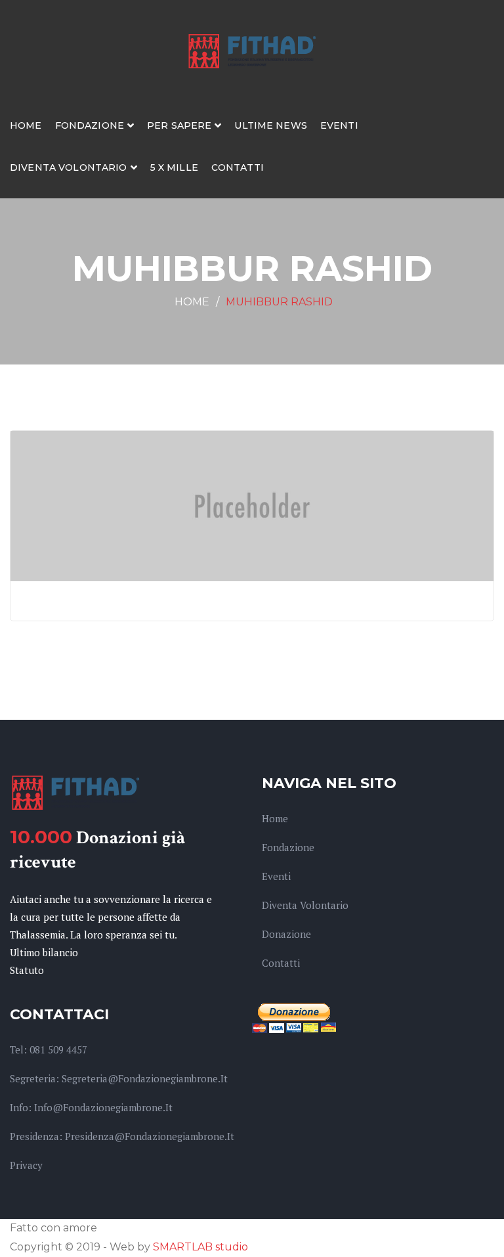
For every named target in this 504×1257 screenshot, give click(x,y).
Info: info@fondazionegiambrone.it (91, 1107)
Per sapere (179, 125)
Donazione (286, 933)
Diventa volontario (68, 167)
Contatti (237, 167)
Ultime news (270, 125)
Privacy (26, 1165)
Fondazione (89, 125)
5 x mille (174, 167)
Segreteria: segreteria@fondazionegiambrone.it (119, 1078)
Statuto (27, 970)
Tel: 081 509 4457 (48, 1049)
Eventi (339, 125)
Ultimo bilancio (44, 952)
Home (26, 125)
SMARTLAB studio (200, 1247)
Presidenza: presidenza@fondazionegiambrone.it (122, 1136)
